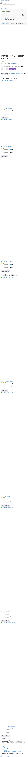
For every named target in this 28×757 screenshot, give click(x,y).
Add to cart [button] (4, 117)
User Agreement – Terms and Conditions (12, 751)
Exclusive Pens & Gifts (15, 73)
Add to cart (12, 69)
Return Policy (6, 750)
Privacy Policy (7, 748)
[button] (4, 756)
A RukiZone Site (4, 755)
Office (4, 74)
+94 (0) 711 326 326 (4, 0)
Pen (7, 74)
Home (5, 747)
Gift (2, 74)
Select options (5, 271)
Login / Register (3, 8)
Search (1, 3)
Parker (22, 73)
